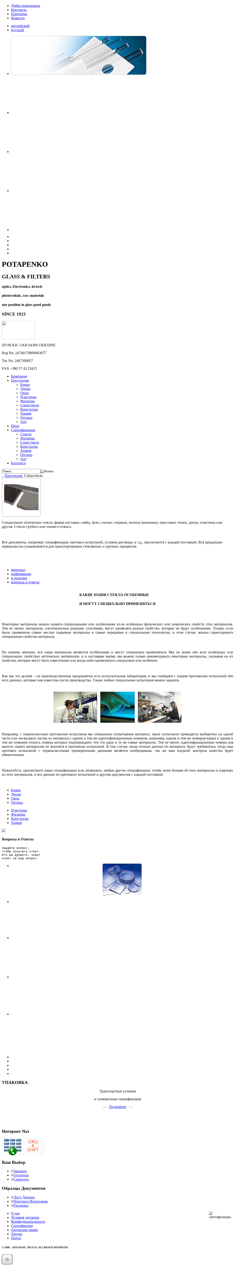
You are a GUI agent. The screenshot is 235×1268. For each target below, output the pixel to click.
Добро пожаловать (25, 6)
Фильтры (18, 814)
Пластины (19, 810)
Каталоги (18, 463)
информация (21, 574)
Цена (15, 426)
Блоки (25, 384)
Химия (16, 823)
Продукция (20, 380)
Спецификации (23, 430)
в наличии (19, 578)
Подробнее (117, 1107)
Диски (16, 794)
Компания (19, 376)
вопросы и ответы (25, 582)
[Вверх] (7, 1263)
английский (20, 26)
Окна (15, 798)
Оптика (17, 802)
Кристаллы (19, 818)
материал (18, 570)
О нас (15, 1213)
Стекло (25, 434)
